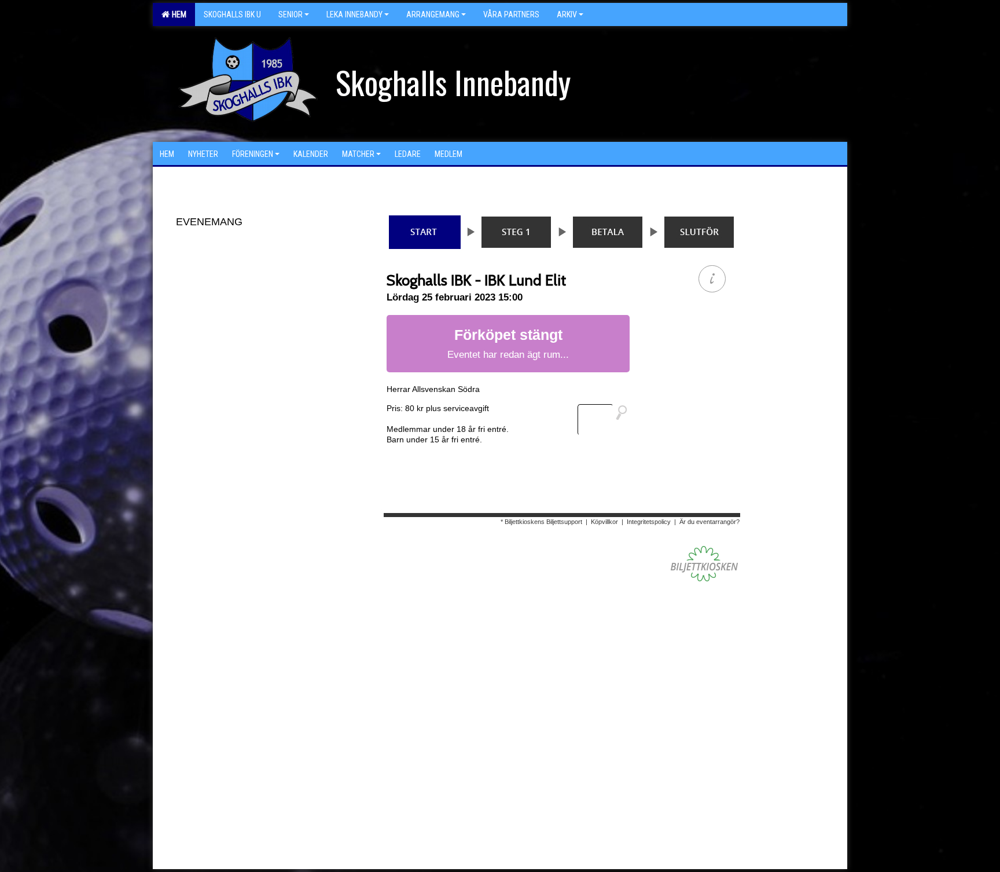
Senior (290, 14)
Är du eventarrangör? (709, 521)
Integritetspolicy (649, 521)
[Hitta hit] (607, 420)
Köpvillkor (604, 521)
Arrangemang (432, 14)
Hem (177, 14)
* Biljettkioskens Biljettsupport (541, 521)
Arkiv (567, 14)
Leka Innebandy (354, 14)
